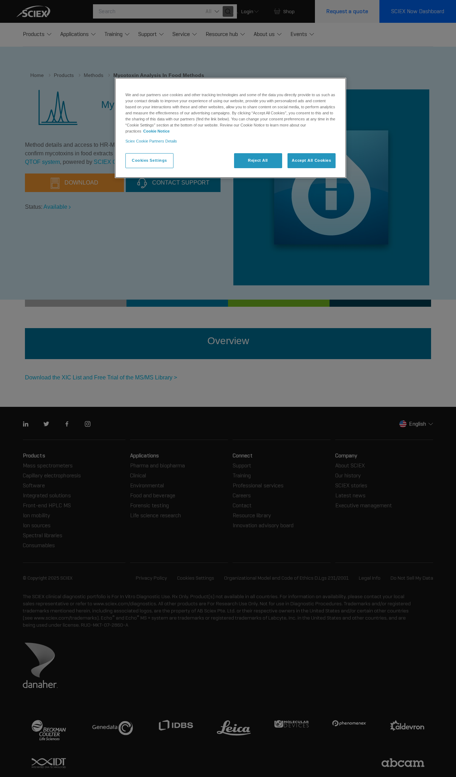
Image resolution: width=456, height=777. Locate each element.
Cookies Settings (149, 160)
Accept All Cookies (311, 160)
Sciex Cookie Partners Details (151, 141)
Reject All (258, 160)
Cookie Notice (156, 131)
